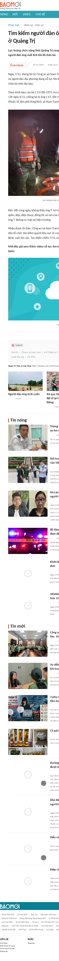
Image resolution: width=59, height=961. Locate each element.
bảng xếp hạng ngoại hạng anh (33, 918)
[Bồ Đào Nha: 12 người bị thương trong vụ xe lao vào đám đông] (28, 541)
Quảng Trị (18, 345)
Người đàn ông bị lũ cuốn (24, 394)
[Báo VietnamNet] (53, 603)
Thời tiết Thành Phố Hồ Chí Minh (25, 926)
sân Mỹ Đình (22, 915)
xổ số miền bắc (8, 915)
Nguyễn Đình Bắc (9, 930)
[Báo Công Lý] (10, 399)
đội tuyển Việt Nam (48, 915)
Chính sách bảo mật (7, 949)
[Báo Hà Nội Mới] (53, 842)
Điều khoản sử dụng (7, 946)
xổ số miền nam (22, 922)
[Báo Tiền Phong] (53, 468)
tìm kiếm (31, 357)
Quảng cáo (4, 951)
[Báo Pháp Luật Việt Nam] (53, 641)
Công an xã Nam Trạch (31, 352)
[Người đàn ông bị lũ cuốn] (25, 381)
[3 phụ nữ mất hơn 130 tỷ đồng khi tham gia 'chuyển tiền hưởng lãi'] (28, 708)
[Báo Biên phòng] (53, 809)
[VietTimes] (52, 673)
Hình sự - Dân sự (34, 25)
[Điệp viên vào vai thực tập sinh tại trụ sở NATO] (28, 881)
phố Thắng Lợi (50, 352)
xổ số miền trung (36, 930)
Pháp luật (13, 25)
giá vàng (49, 930)
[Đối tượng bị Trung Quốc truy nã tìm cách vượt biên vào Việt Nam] (28, 470)
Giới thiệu (3, 943)
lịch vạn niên (7, 922)
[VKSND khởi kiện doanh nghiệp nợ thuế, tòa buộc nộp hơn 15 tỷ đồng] (28, 605)
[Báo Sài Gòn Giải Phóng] (50, 407)
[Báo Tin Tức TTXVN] (52, 538)
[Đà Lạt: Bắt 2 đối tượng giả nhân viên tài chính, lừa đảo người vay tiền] (28, 503)
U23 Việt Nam (47, 926)
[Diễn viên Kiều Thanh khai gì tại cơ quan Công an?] (28, 848)
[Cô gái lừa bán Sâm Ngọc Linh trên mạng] (28, 742)
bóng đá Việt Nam (9, 918)
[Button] (26, 65)
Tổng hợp (31, 943)
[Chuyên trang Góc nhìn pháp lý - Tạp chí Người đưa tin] (52, 435)
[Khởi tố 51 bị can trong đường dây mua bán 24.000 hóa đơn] (28, 573)
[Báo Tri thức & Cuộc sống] (16, 65)
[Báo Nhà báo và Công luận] (54, 501)
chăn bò (14, 352)
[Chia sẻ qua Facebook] (10, 333)
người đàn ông (17, 357)
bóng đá (5, 926)
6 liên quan (53, 65)
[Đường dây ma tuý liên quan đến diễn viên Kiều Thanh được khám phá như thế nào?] (28, 774)
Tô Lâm (35, 922)
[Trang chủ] (10, 5)
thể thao (22, 930)
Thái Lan (34, 915)
